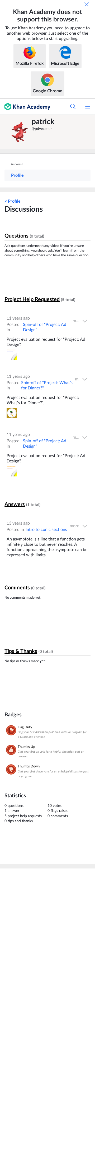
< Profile (12, 201)
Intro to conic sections (46, 529)
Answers (14, 504)
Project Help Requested (32, 299)
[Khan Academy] (25, 107)
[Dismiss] (86, 4)
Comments (17, 587)
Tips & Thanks (20, 651)
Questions (16, 236)
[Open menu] (87, 106)
